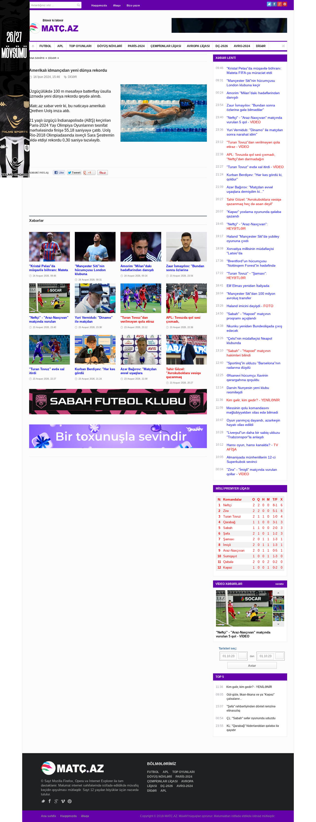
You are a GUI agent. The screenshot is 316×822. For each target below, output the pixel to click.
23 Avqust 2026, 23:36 (90, 327)
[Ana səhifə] (33, 46)
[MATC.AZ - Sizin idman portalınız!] (54, 28)
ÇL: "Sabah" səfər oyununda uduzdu (251, 718)
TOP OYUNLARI (80, 46)
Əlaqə (116, 5)
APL (60, 46)
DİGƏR (261, 46)
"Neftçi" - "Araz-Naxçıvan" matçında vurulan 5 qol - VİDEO (243, 634)
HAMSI (280, 584)
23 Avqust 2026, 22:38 (181, 327)
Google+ (279, 4)
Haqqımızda (99, 5)
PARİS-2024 (136, 46)
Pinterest (284, 4)
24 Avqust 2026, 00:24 (135, 276)
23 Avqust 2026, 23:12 (135, 327)
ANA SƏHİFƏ (36, 58)
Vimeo (63, 801)
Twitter (269, 4)
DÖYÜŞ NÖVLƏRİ (109, 46)
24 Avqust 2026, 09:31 (90, 280)
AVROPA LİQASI (198, 46)
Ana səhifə (48, 816)
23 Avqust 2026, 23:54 (181, 276)
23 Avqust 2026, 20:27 (181, 383)
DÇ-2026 (222, 46)
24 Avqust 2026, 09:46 (44, 276)
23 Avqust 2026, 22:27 (44, 379)
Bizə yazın (133, 5)
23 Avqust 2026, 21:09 (135, 379)
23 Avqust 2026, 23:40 (44, 327)
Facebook (274, 4)
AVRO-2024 (242, 46)
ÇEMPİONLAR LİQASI (166, 46)
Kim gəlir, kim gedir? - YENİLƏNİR (249, 687)
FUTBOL (45, 46)
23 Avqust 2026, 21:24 (90, 379)
